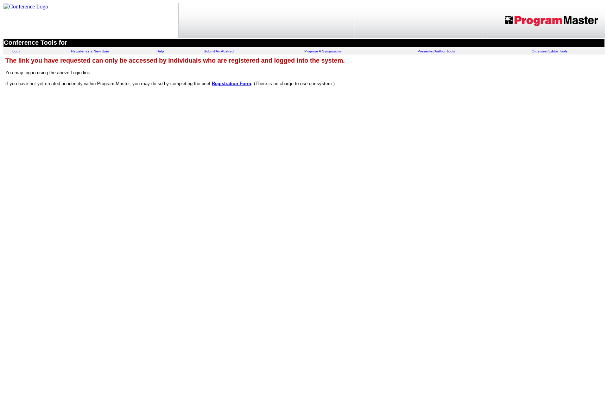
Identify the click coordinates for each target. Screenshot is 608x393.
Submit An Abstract (219, 51)
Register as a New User (90, 51)
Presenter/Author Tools (436, 51)
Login (16, 51)
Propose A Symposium (322, 51)
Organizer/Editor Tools (550, 51)
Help (160, 51)
